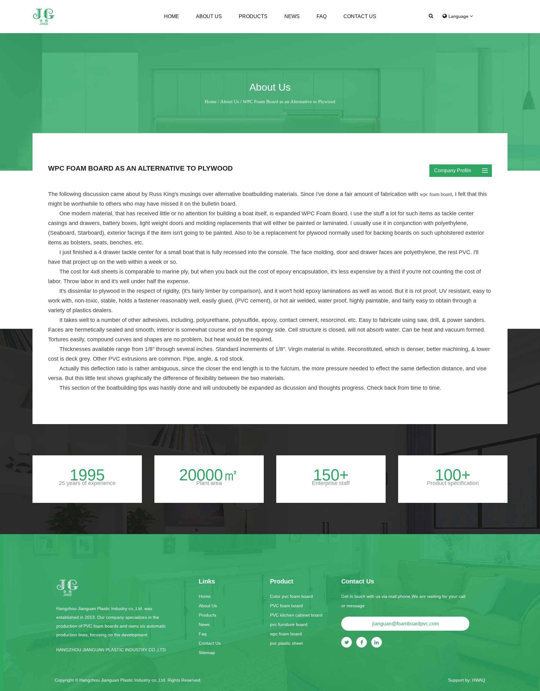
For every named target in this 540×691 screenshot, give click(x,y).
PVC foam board (286, 605)
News (292, 16)
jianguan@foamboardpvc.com (405, 623)
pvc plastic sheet (286, 643)
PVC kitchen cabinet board (296, 615)
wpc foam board (436, 194)
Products (253, 16)
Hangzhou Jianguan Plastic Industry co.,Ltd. (123, 680)
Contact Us (359, 16)
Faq (322, 16)
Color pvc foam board (291, 596)
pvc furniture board (289, 624)
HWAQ (478, 680)
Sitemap (207, 652)
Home (171, 16)
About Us (209, 16)
